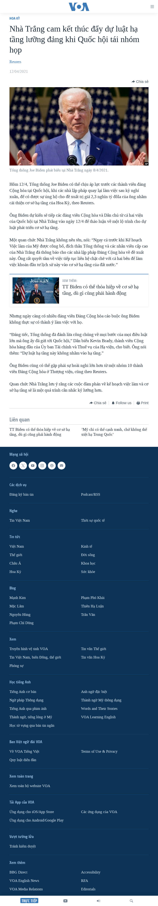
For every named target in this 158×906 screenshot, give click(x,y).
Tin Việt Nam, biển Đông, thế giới (35, 657)
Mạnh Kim (17, 597)
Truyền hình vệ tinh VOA (28, 649)
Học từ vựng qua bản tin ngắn (31, 725)
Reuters (15, 61)
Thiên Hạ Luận (92, 606)
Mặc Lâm (16, 606)
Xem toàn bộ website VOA (29, 786)
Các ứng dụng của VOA (99, 812)
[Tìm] (131, 901)
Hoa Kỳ (14, 18)
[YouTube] (65, 901)
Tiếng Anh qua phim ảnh (27, 708)
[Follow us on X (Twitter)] (23, 465)
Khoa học (88, 563)
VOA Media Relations (26, 889)
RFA (84, 880)
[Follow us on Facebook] (13, 465)
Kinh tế (86, 546)
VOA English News (24, 880)
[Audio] (98, 901)
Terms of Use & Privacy (99, 751)
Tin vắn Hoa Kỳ (93, 657)
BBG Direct (18, 872)
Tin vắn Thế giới (93, 649)
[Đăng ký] (61, 465)
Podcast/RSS (90, 494)
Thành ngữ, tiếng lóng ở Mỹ (30, 717)
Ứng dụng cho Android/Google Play (36, 820)
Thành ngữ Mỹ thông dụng (101, 700)
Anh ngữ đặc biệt (94, 691)
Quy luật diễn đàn (22, 760)
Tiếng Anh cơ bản (22, 691)
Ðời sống (88, 555)
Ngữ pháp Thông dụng (26, 700)
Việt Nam (16, 546)
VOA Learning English (98, 717)
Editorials (88, 889)
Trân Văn (88, 614)
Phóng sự (16, 665)
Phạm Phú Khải (93, 597)
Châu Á (15, 563)
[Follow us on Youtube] (32, 465)
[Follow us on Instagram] (42, 465)
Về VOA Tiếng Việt (24, 751)
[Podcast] (52, 465)
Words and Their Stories (99, 708)
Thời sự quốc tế (93, 520)
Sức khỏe (88, 571)
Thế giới (15, 555)
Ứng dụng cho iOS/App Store (31, 812)
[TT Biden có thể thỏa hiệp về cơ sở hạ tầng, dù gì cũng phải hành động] (36, 290)
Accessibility (90, 872)
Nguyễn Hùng (19, 614)
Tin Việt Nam (19, 520)
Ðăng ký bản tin (21, 494)
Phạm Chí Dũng (21, 623)
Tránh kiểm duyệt (22, 846)
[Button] (140, 82)
